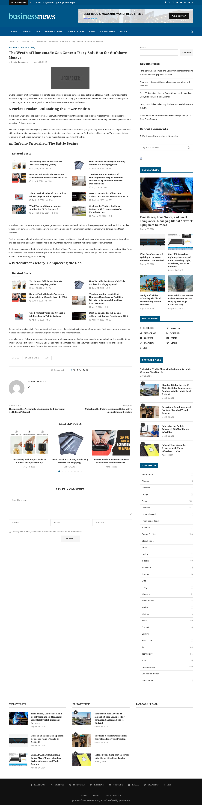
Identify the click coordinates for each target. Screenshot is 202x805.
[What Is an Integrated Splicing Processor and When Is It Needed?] (152, 242)
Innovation (167, 567)
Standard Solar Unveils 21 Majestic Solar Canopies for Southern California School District (177, 390)
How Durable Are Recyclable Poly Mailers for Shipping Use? (107, 163)
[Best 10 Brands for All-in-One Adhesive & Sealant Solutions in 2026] (79, 197)
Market (167, 607)
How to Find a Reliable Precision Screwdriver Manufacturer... (111, 461)
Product (167, 627)
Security (167, 634)
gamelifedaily (24, 62)
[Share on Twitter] (80, 370)
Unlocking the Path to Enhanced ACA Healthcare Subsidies (175, 429)
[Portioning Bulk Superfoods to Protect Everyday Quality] (19, 165)
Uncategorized (167, 667)
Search (143, 47)
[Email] (185, 2)
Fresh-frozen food (167, 521)
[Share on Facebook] (77, 370)
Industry (167, 561)
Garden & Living (53, 31)
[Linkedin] (177, 2)
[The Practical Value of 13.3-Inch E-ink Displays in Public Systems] (19, 197)
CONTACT (96, 795)
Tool (167, 660)
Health (167, 554)
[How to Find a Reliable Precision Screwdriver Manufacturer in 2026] (19, 178)
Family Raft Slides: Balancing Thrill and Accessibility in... (63, 2)
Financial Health (75, 31)
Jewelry (167, 574)
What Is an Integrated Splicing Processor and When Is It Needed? (152, 257)
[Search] (191, 31)
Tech (38, 31)
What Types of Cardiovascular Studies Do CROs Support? (45, 208)
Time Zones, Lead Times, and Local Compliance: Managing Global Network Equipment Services (166, 221)
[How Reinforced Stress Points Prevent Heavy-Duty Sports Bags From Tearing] (180, 283)
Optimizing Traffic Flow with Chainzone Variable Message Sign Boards (165, 371)
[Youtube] (181, 2)
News (167, 620)
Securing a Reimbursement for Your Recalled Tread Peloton (176, 410)
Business (167, 488)
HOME (84, 795)
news (47, 358)
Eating (123, 31)
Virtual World (107, 31)
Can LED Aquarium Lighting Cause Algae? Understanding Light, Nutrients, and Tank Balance (179, 260)
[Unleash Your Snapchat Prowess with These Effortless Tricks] (149, 450)
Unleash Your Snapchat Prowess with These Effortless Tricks (174, 448)
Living (167, 587)
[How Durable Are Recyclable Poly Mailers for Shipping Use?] (79, 165)
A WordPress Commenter (152, 136)
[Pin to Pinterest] (84, 370)
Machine (167, 594)
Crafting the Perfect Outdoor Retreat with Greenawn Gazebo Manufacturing (105, 209)
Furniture (167, 527)
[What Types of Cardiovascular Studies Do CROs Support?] (19, 209)
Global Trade (167, 541)
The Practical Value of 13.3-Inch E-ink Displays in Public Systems (47, 195)
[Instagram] (173, 2)
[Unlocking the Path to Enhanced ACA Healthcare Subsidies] (149, 431)
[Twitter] (169, 2)
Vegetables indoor (167, 674)
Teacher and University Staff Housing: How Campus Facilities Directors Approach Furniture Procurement (106, 179)
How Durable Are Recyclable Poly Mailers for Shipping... (70, 461)
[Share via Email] (87, 370)
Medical (167, 614)
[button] (31, 2)
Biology (167, 481)
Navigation (174, 136)
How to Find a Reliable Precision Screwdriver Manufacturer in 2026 (48, 176)
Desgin (167, 494)
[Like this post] (74, 370)
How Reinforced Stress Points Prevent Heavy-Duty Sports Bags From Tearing (180, 300)
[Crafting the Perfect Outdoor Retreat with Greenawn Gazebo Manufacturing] (79, 211)
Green (92, 31)
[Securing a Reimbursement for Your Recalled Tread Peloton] (149, 412)
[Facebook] (165, 2)
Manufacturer (167, 600)
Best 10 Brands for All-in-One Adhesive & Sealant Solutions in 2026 (108, 195)
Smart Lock (167, 640)
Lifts (167, 581)
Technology (167, 654)
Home (14, 31)
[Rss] (192, 2)
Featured (26, 31)
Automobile (167, 474)
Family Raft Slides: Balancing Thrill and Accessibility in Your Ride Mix (150, 300)
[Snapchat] (189, 2)
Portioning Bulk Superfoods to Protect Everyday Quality (45, 163)
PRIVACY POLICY (113, 795)
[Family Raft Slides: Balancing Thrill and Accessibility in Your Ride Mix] (152, 283)
